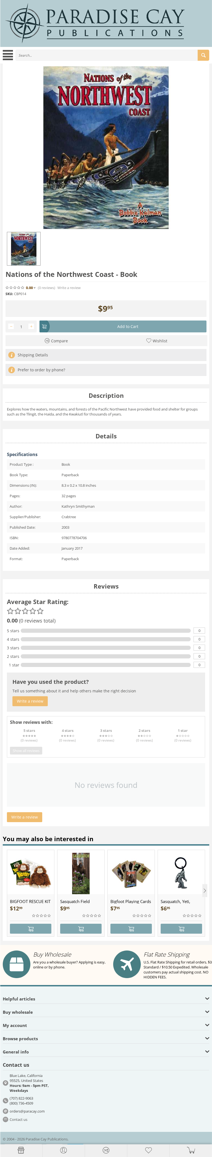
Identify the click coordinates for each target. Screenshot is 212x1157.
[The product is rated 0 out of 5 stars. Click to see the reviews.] (15, 288)
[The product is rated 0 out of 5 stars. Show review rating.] (41, 916)
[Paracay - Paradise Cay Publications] (95, 22)
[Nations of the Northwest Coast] (106, 147)
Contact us (18, 1119)
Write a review (69, 288)
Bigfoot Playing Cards (130, 901)
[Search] (203, 55)
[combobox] (112, 55)
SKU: (9, 294)
